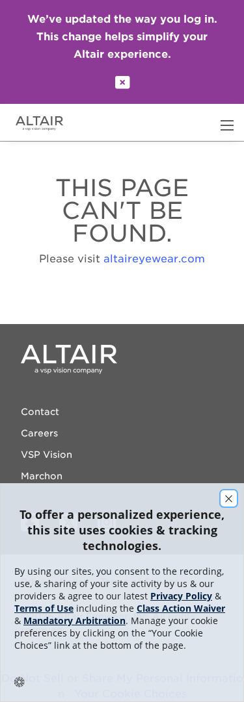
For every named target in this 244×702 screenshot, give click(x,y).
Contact (40, 412)
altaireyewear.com (154, 259)
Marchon (41, 476)
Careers (39, 433)
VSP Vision (46, 454)
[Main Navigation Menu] (227, 125)
